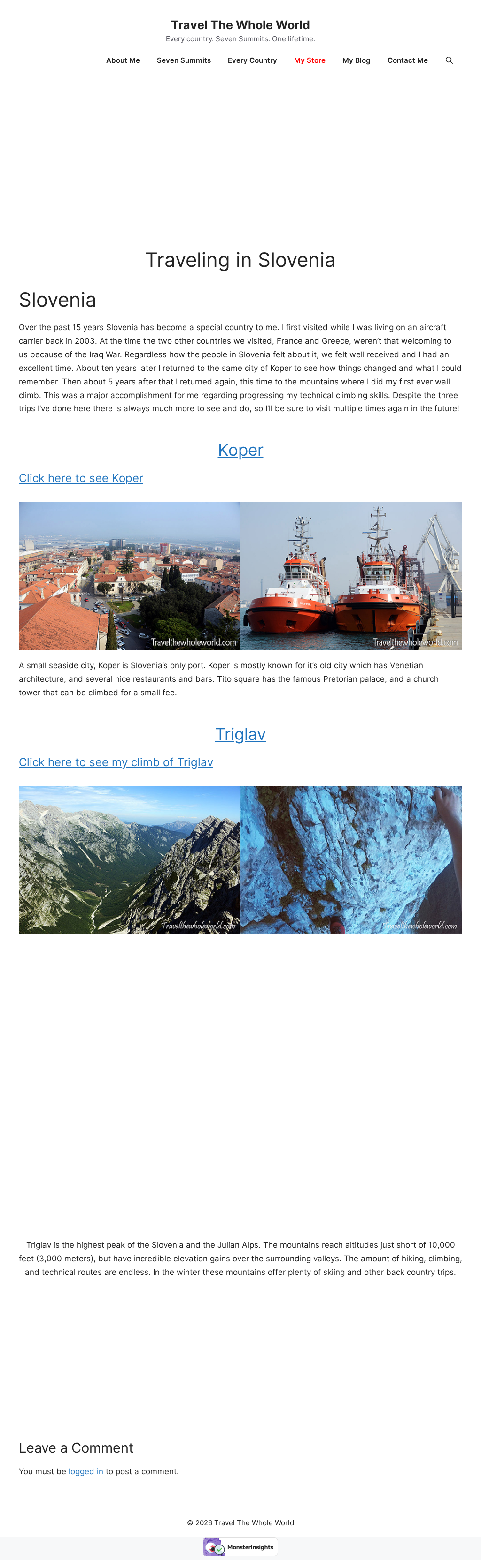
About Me (123, 60)
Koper (241, 450)
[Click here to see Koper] (240, 647)
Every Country (252, 60)
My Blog (356, 60)
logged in (86, 1471)
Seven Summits (184, 60)
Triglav (240, 734)
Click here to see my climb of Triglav (116, 762)
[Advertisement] (240, 154)
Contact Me (408, 60)
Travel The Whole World (240, 25)
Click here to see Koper (81, 478)
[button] (449, 60)
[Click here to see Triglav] (240, 930)
